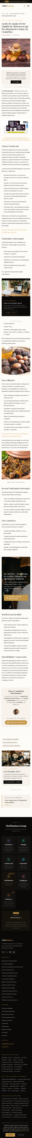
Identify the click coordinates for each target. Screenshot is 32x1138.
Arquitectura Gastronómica (9, 991)
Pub (9, 1090)
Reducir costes (5, 1105)
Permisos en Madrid (17, 1112)
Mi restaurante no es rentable (9, 1098)
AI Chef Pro (5, 1023)
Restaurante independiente (9, 1079)
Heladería (4, 1090)
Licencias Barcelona (7, 1114)
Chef (8, 5)
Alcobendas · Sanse (18, 1062)
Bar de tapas (15, 1090)
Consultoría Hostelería (8, 979)
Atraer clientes (25, 1105)
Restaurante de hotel (18, 1081)
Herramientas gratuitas (8, 1011)
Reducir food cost (23, 1098)
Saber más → (9, 805)
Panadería (16, 1088)
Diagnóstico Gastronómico (9, 961)
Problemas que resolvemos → (10, 1000)
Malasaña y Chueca (7, 1057)
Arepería (9, 1088)
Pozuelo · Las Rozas (7, 1062)
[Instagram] (3, 952)
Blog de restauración (7, 1014)
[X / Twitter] (6, 952)
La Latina (24, 1057)
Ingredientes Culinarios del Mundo (11, 745)
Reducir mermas (15, 1105)
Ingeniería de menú (7, 1103)
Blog (7, 13)
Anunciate (4, 1032)
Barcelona (17, 1071)
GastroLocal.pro (15, 917)
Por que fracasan (6, 1117)
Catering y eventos (15, 1084)
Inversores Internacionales (9, 994)
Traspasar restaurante (20, 1114)
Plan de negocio (6, 1112)
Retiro (10, 1060)
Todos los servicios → (8, 997)
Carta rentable (6, 1110)
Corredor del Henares (7, 1069)
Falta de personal (17, 1108)
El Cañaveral (18, 1069)
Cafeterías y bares (7, 1081)
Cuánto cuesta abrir (16, 1110)
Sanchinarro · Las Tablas (20, 1064)
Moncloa (20, 1060)
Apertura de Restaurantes (9, 982)
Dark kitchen (5, 1084)
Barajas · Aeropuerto (7, 1066)
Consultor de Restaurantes (9, 976)
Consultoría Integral (7, 964)
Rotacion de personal (7, 1101)
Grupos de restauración (23, 1079)
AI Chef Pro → (6, 1047)
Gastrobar (24, 1084)
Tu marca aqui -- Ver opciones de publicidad (16, 86)
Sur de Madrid (18, 1066)
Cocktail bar (5, 1086)
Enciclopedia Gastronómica (10, 742)
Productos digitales (7, 1008)
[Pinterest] (13, 952)
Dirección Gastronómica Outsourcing (12, 967)
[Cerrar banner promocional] (30, 1)
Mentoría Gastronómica (8, 985)
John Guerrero (15, 35)
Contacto (4, 1035)
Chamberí (4, 1060)
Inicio (3, 13)
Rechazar (21, 1135)
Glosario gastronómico (8, 1017)
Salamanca (17, 1057)
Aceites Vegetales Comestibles (17, 13)
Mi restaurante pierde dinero (21, 1103)
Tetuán (15, 1060)
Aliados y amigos (6, 1029)
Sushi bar (22, 1090)
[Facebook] (10, 952)
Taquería (22, 1086)
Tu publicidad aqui (16, 321)
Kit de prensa (5, 1026)
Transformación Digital (8, 988)
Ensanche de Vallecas (7, 1071)
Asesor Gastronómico (8, 970)
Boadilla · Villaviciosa (7, 1064)
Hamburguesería (14, 1086)
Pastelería (23, 1088)
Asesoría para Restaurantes (9, 973)
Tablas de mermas (7, 1020)
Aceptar (10, 1135)
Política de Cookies (24, 1131)
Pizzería (4, 1088)
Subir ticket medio (6, 1108)
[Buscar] (24, 6)
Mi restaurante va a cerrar (20, 1117)
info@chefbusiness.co (8, 1044)
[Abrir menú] (28, 6)
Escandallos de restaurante (21, 1101)
